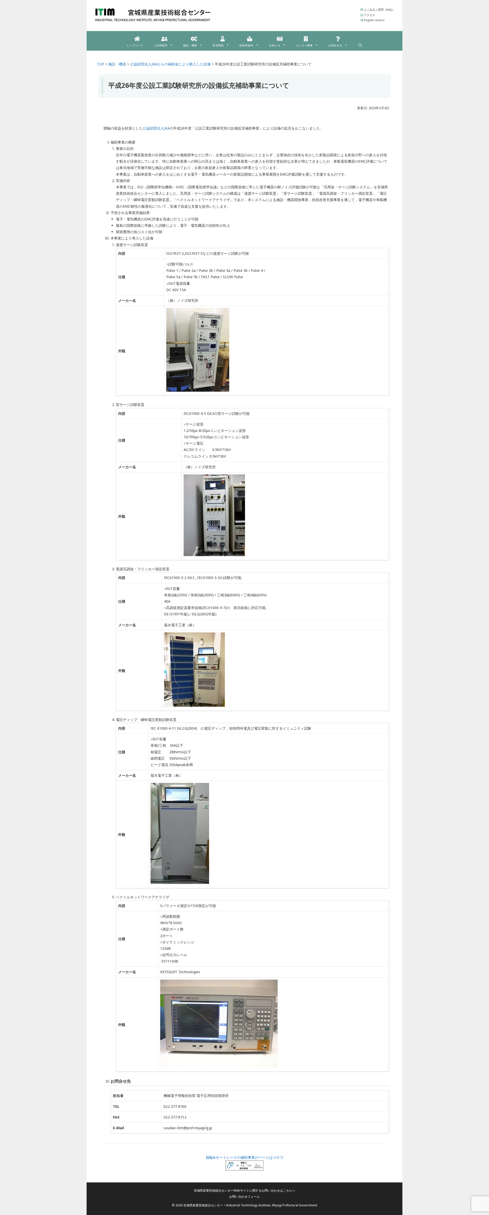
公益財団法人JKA (156, 128)
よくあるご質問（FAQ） (379, 9)
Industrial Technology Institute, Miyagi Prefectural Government (271, 1205)
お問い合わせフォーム (244, 1196)
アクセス (369, 15)
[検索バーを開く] (360, 43)
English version (374, 20)
